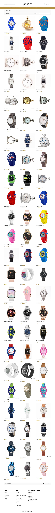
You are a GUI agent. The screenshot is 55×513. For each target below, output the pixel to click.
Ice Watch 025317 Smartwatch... (40, 321)
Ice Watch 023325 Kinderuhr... (8, 187)
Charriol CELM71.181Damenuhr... (8, 89)
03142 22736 (31, 500)
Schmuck (27, 7)
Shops (17, 502)
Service (40, 7)
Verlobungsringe (16, 7)
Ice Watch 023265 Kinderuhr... (24, 379)
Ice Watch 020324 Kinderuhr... (40, 225)
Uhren (22, 7)
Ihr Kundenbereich (19, 505)
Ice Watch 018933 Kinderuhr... (8, 359)
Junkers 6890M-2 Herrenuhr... (24, 321)
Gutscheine (6, 499)
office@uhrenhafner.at (33, 499)
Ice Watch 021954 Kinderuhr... (24, 302)
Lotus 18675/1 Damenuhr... (39, 477)
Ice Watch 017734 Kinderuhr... (8, 340)
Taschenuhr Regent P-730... (23, 206)
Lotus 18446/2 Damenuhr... (23, 477)
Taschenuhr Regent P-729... (39, 187)
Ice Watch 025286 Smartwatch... (40, 340)
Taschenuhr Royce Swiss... (23, 109)
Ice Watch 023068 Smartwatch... (24, 225)
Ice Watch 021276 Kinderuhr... (40, 244)
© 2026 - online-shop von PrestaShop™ (27, 511)
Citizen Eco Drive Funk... (7, 225)
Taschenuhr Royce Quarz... (7, 70)
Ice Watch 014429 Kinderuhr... (24, 51)
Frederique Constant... (23, 457)
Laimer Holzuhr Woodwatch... (8, 129)
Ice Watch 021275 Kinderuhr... (8, 244)
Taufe (35, 7)
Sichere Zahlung (19, 498)
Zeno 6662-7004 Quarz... (39, 70)
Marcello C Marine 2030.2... (39, 51)
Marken (31, 7)
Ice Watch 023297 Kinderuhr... (8, 399)
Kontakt (18, 501)
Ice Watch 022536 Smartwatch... (24, 187)
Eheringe (10, 7)
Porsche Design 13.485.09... (39, 302)
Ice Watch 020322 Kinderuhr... (40, 206)
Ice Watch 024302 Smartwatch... (8, 302)
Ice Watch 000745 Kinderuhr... (8, 32)
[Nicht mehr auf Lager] (22, 104)
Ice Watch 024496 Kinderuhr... (40, 359)
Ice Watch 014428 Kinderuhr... (40, 32)
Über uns (44, 7)
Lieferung (18, 492)
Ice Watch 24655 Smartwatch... (24, 244)
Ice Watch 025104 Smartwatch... (8, 321)
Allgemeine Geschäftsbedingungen (21, 495)
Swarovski (6, 498)
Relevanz (43, 13)
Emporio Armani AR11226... (7, 457)
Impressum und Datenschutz (20, 499)
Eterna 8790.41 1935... (7, 51)
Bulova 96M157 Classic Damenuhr (24, 340)
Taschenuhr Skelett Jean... (23, 32)
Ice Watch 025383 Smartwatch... (24, 359)
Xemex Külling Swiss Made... (40, 89)
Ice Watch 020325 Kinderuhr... (8, 206)
